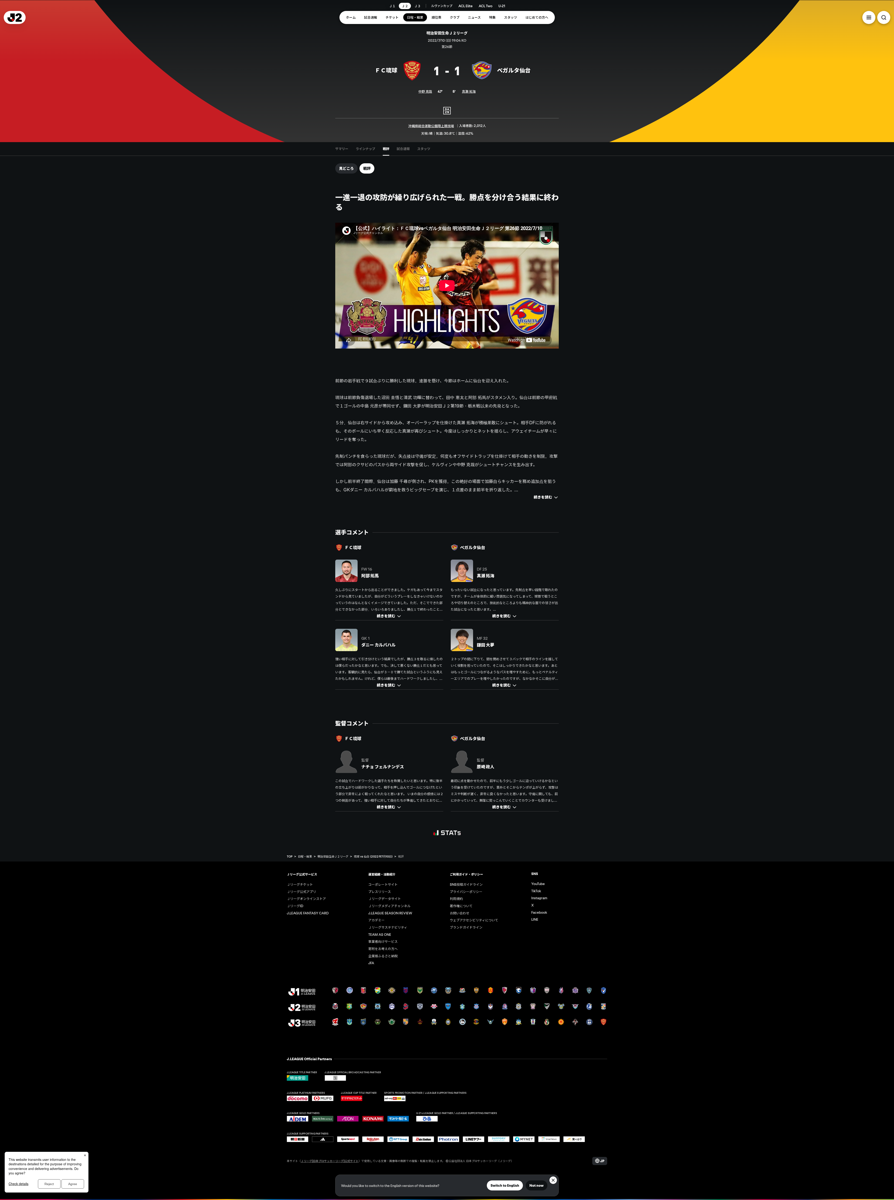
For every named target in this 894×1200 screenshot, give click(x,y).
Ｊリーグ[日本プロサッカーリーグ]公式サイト (330, 1160)
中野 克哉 (425, 91)
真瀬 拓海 (469, 91)
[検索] (883, 17)
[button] (868, 17)
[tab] (341, 149)
